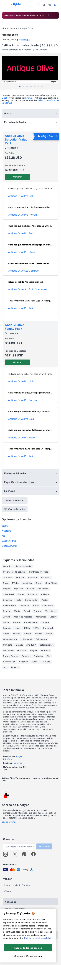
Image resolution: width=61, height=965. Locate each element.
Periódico (38, 656)
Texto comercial (23, 566)
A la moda (32, 594)
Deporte (38, 611)
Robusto (46, 662)
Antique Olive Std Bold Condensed (28, 289)
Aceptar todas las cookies (28, 947)
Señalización (9, 662)
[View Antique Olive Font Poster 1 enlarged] (30, 69)
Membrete (41, 617)
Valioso (27, 633)
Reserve (26, 656)
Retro (36, 605)
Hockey (6, 589)
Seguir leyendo (9, 822)
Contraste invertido (38, 572)
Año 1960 (31, 645)
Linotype (13, 28)
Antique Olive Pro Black (21, 252)
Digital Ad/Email (9, 545)
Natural (16, 633)
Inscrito (16, 622)
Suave (39, 583)
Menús (49, 633)
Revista (6, 611)
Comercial (48, 628)
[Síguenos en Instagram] (6, 854)
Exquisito (20, 577)
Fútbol (35, 662)
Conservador (31, 600)
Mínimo (38, 633)
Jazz (5, 667)
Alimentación (9, 605)
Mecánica (27, 583)
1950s (27, 628)
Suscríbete (44, 846)
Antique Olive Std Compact (23, 270)
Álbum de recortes (23, 617)
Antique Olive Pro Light (21, 196)
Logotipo (23, 662)
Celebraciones (46, 645)
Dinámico (7, 600)
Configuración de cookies (28, 956)
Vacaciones (50, 611)
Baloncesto (41, 639)
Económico (43, 589)
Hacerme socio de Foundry (16, 885)
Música (15, 583)
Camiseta (7, 645)
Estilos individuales (15, 473)
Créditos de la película (14, 572)
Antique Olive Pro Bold (21, 233)
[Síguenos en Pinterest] (25, 854)
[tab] (20, 86)
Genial (27, 611)
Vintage (45, 622)
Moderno (18, 589)
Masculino (24, 605)
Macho (6, 622)
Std (48, 656)
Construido (47, 605)
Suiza (5, 583)
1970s (36, 628)
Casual (19, 645)
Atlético (45, 594)
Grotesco (21, 650)
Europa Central (10, 656)
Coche (6, 633)
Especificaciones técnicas (19, 482)
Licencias (9, 491)
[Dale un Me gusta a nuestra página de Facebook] (34, 854)
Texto (18, 600)
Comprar (17, 176)
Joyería (6, 617)
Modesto (45, 650)
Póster (44, 600)
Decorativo (8, 650)
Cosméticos (51, 583)
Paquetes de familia (15, 122)
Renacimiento (31, 622)
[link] (49, 5)
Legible (34, 650)
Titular (21, 594)
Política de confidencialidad (37, 938)
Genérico (7, 566)
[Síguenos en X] (16, 854)
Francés (7, 628)
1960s (17, 611)
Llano (17, 628)
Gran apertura (10, 639)
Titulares (7, 577)
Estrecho (45, 577)
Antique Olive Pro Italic (21, 308)
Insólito (30, 589)
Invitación (33, 577)
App (3, 535)
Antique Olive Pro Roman (22, 214)
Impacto (15, 667)
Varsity (53, 617)
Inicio (4, 28)
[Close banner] (55, 15)
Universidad (26, 639)
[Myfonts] (16, 6)
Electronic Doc (9, 540)
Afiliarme (7, 891)
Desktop (6, 525)
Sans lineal (8, 594)
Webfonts (6, 530)
